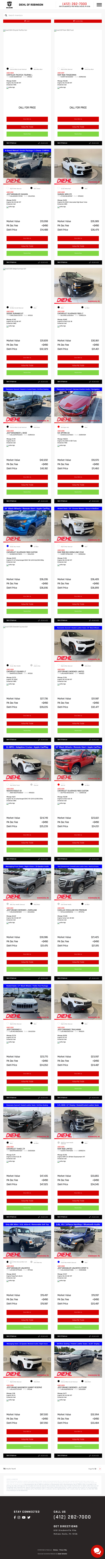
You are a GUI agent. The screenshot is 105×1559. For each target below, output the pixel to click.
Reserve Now (27, 134)
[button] (49, 166)
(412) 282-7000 (74, 4)
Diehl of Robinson (11, 143)
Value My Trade (27, 127)
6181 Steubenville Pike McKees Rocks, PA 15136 (74, 6)
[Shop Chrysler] (9, 5)
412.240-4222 (44, 143)
